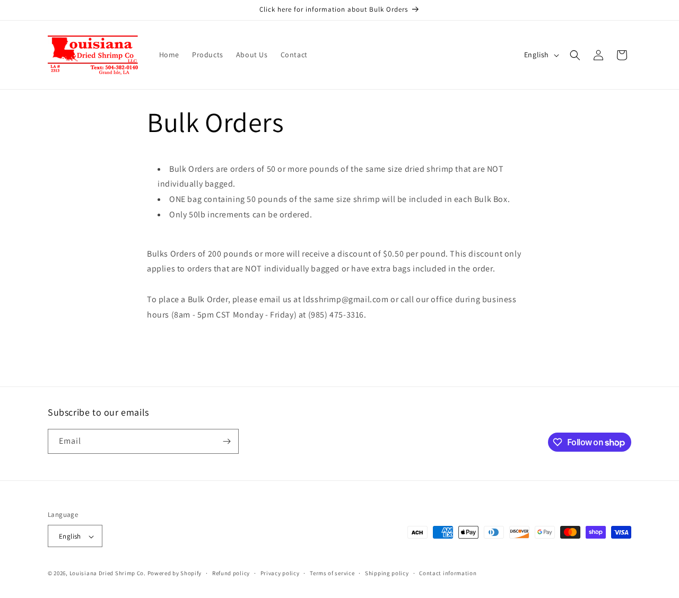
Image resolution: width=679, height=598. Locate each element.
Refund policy (231, 573)
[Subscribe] (226, 441)
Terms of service (332, 573)
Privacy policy (280, 573)
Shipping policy (387, 573)
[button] (575, 55)
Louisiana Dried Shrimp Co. (107, 573)
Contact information (447, 573)
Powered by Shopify (174, 573)
